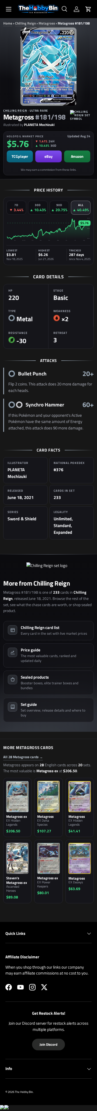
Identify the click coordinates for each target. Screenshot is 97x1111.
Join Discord (48, 1044)
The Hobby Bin (24, 1091)
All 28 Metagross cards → (23, 757)
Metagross (47, 23)
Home (7, 23)
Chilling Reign (25, 23)
